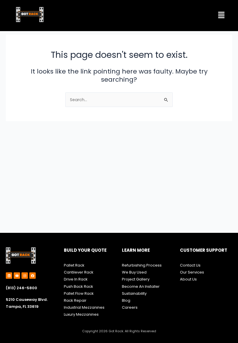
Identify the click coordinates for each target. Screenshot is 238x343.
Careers (130, 307)
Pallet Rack (74, 265)
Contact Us (190, 265)
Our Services (192, 272)
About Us (188, 279)
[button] (221, 15)
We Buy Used (134, 272)
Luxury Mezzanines (81, 314)
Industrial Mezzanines (84, 307)
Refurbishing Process (142, 265)
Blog (126, 300)
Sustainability (134, 293)
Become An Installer (141, 286)
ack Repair (76, 300)
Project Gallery (135, 279)
